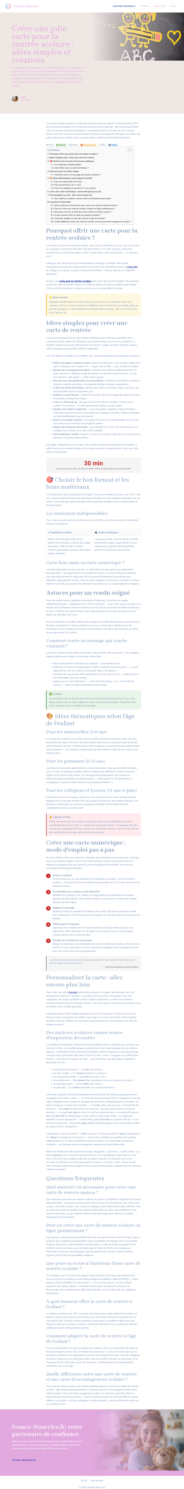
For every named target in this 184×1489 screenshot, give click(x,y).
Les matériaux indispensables (67, 165)
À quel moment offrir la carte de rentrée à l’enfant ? (77, 215)
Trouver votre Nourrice (24, 1460)
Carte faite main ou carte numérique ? (71, 168)
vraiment (72, 992)
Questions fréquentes (60, 202)
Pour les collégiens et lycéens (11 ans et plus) (75, 188)
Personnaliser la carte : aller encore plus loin (71, 195)
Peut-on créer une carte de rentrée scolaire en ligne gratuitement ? (84, 209)
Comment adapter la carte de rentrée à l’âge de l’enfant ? (80, 218)
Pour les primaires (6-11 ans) (67, 185)
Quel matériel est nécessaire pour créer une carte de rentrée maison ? (86, 205)
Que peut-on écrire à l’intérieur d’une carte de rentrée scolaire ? (83, 212)
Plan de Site (97, 1480)
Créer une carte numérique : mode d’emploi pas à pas (75, 191)
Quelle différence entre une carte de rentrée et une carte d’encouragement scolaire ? (92, 222)
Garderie (144, 6)
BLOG (84, 1480)
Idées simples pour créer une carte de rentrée (72, 157)
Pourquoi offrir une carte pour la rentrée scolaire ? (74, 154)
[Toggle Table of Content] (128, 150)
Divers (173, 6)
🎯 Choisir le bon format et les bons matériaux (72, 161)
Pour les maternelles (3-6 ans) (68, 182)
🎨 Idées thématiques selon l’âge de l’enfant (71, 178)
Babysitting (159, 6)
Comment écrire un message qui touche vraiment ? (77, 175)
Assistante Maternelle (124, 6)
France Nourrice (26, 6)
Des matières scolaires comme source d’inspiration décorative (82, 198)
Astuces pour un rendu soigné (64, 171)
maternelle (132, 266)
